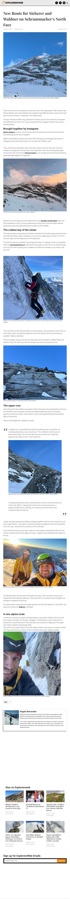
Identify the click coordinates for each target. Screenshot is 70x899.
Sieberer (22, 607)
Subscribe (61, 861)
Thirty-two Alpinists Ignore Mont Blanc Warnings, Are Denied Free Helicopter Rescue (14, 838)
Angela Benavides (18, 29)
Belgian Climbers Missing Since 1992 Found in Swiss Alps (12, 806)
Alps (66, 29)
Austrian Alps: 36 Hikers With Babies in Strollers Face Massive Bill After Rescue (55, 807)
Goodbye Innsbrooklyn (49, 221)
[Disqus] (35, 758)
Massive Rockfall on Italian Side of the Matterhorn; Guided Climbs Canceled (53, 838)
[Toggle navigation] (67, 2)
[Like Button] (5, 702)
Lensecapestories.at (17, 245)
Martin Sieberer (9, 132)
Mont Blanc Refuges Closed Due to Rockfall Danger (34, 837)
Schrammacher (30, 153)
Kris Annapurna (9, 813)
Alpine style (61, 29)
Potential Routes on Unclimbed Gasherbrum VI (35, 806)
